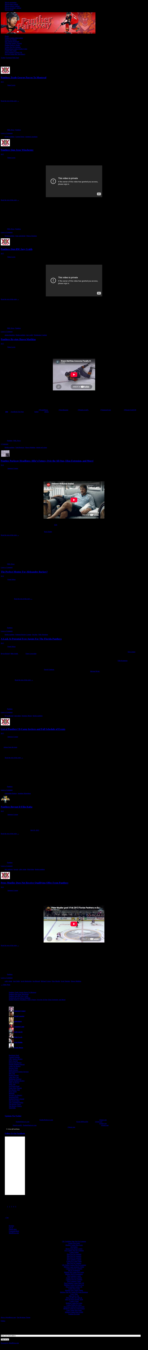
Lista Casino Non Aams (74, 1310)
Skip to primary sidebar (12, 6)
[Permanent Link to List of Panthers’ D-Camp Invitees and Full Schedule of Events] (5, 725)
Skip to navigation (10, 2)
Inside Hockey (13, 1070)
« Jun (7, 1217)
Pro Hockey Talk (14, 1090)
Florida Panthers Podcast (17, 1064)
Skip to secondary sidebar (13, 8)
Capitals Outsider (14, 1057)
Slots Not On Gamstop (74, 1254)
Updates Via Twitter (13, 1116)
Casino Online (74, 1252)
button (36, 412)
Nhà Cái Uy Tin (74, 1296)
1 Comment (4, 444)
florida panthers (9, 137)
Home (7, 36)
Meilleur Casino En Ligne (74, 1303)
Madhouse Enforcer (15, 1079)
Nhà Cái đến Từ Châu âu (74, 1298)
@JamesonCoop (105, 410)
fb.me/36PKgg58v (82, 1122)
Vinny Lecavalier (30, 653)
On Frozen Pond (14, 1086)
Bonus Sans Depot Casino (74, 1249)
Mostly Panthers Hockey (17, 1081)
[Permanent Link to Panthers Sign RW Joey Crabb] (5, 245)
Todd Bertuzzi (19, 447)
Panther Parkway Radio (12, 45)
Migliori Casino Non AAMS (74, 1312)
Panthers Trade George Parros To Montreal (23, 77)
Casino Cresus (74, 1301)
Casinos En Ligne (74, 1314)
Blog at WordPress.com (8, 1317)
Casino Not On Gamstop (13, 47)
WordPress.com (14, 1233)
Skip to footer (9, 10)
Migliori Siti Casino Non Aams (74, 1272)
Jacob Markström (26, 981)
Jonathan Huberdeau (24, 793)
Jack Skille (16, 981)
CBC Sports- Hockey (16, 1059)
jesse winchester (20, 236)
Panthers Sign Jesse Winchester (17, 150)
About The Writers (11, 40)
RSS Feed (15, 58)
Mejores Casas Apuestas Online (74, 1267)
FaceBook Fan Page (17, 412)
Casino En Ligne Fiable (74, 1261)
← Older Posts (5, 985)
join (6, 412)
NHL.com (12, 1084)
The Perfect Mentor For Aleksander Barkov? (24, 571)
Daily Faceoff (13, 1061)
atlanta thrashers (10, 335)
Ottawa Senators (31, 236)
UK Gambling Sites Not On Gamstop (74, 1241)
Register (11, 1226)
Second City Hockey (15, 1095)
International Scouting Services (19, 1072)
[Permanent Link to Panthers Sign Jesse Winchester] (5, 146)
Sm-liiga (34, 634)
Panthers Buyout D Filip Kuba (16, 806)
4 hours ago (103, 1123)
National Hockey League (23, 634)
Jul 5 (2, 82)
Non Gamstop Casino (74, 1276)
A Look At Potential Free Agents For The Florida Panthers (31, 639)
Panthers (18, 130)
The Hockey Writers (15, 1106)
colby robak (22, 869)
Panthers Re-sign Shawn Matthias (18, 339)
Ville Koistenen (122, 661)
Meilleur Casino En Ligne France (74, 1308)
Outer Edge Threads (15, 1088)
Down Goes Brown (15, 1062)
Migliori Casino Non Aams (74, 1245)
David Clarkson (49, 669)
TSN (55, 525)
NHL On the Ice (14, 1082)
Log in (11, 1227)
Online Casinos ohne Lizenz (14, 38)
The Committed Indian (16, 1102)
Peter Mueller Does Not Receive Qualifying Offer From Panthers (34, 882)
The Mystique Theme (23, 1317)
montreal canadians (31, 137)
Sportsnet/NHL (14, 1097)
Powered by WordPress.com (10, 1343)
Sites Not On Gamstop (74, 1256)
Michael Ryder (95, 671)
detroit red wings (41, 447)
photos (46, 412)
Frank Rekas (11, 579)
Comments (14, 1231)
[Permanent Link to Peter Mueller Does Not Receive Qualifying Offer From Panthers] (5, 878)
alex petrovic (9, 869)
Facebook (9, 58)
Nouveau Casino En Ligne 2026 (74, 1307)
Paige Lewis (11, 85)
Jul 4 (2, 465)
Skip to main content (11, 4)
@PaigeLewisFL (83, 410)
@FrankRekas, (43, 410)
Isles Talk (12, 1073)
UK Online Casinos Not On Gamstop (74, 1265)
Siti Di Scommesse (74, 1270)
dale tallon (17, 716)
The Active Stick (14, 1101)
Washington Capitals (40, 335)
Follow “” (5, 1325)
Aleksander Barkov (11, 793)
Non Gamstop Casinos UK (13, 52)
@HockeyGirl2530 (130, 410)
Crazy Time (74, 1294)
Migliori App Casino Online (74, 1290)
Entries (13, 1229)
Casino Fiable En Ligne (74, 1305)
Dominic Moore (27, 716)
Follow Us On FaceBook (15, 1133)
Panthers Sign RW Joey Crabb (16, 249)
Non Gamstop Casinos (74, 1259)
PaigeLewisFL (17, 1125)
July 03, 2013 (34, 830)
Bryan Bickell (5, 653)
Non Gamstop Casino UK (74, 1287)
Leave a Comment (6, 133)
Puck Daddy (48, 532)
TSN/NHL (12, 1108)
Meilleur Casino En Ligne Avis (74, 1285)
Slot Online (74, 1247)
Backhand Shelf (14, 1055)
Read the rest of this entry (10, 101)
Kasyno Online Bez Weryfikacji (15, 54)
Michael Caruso (46, 981)
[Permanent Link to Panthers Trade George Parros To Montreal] (5, 73)
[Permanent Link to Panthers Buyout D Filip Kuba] (5, 802)
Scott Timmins (65, 981)
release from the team (10, 747)
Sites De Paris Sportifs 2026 (74, 1299)
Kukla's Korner (14, 1075)
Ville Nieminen (43, 634)
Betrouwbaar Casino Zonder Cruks (16, 49)
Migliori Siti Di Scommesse (74, 1274)
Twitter (3, 58)
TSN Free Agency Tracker (13, 43)
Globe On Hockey (15, 1066)
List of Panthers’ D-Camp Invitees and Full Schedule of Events (33, 729)
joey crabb (29, 335)
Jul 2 (2, 887)
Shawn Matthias (30, 447)
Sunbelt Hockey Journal (16, 1099)
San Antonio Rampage (12, 41)
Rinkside (11, 1093)
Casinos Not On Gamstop (74, 1269)
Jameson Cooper (12, 468)
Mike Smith (14, 653)
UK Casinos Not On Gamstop (74, 1250)
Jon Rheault (36, 981)
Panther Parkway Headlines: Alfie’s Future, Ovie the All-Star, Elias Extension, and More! (47, 461)
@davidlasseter (63, 410)
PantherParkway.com (46, 1120)
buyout (16, 869)
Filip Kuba (30, 869)
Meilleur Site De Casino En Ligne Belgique (74, 1292)
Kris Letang (131, 652)
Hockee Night (13, 1068)
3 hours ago (103, 1120)
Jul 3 (2, 643)
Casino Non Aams (11, 50)
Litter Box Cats (14, 1077)
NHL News (10, 130)
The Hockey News (15, 1104)
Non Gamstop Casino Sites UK (74, 1283)
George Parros (19, 137)
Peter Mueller (56, 981)
